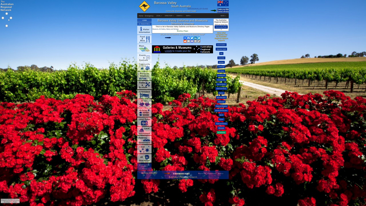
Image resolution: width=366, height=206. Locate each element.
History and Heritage (172, 29)
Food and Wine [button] (221, 80)
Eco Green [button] (221, 71)
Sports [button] (221, 115)
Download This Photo (10, 202)
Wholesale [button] (221, 128)
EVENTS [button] (179, 16)
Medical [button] (221, 93)
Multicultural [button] (221, 102)
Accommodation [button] (221, 44)
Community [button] (221, 66)
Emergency (149, 15)
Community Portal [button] (221, 27)
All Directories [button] (221, 132)
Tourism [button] (221, 119)
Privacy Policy (212, 173)
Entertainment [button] (221, 75)
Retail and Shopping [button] (221, 106)
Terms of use (202, 173)
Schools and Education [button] (221, 110)
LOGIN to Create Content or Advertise (144, 167)
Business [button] (221, 62)
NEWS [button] (223, 16)
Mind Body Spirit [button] (221, 97)
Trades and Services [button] (221, 123)
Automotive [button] (221, 58)
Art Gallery (162, 29)
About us (220, 173)
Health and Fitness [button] (221, 88)
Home (141, 15)
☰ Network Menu (144, 24)
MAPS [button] (188, 16)
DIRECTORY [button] (169, 16)
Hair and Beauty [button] (221, 84)
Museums (155, 29)
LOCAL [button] (158, 16)
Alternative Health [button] (221, 49)
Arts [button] (221, 53)
